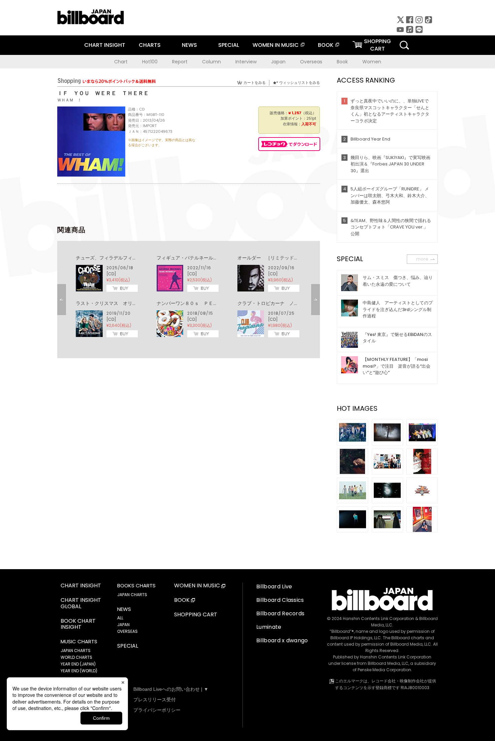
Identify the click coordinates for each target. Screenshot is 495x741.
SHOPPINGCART (377, 45)
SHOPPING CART (195, 615)
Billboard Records (280, 613)
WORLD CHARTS (76, 657)
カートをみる (254, 82)
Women (371, 61)
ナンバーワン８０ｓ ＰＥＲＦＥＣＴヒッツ (204, 303)
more (422, 259)
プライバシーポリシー (156, 710)
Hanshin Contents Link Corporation (378, 618)
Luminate (269, 627)
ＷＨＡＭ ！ (69, 100)
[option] (188, 296)
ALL (120, 618)
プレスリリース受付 (154, 699)
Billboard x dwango (282, 640)
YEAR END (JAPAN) (78, 664)
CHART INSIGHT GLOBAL (81, 603)
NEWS (189, 45)
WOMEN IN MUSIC (276, 45)
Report (180, 61)
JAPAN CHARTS (76, 650)
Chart (121, 61)
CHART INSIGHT (104, 45)
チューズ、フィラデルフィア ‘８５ (114, 257)
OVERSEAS (127, 631)
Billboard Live (274, 586)
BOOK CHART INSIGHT (78, 624)
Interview (246, 61)
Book (342, 61)
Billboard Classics (280, 600)
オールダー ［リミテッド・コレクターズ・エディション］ (301, 257)
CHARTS (150, 45)
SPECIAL (228, 45)
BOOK (325, 45)
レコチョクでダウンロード (289, 144)
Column (211, 61)
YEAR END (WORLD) (79, 671)
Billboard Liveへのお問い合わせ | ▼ (170, 689)
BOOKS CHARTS (136, 586)
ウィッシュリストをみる (299, 82)
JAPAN (123, 624)
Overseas (311, 61)
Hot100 (150, 61)
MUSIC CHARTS (79, 642)
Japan (278, 61)
